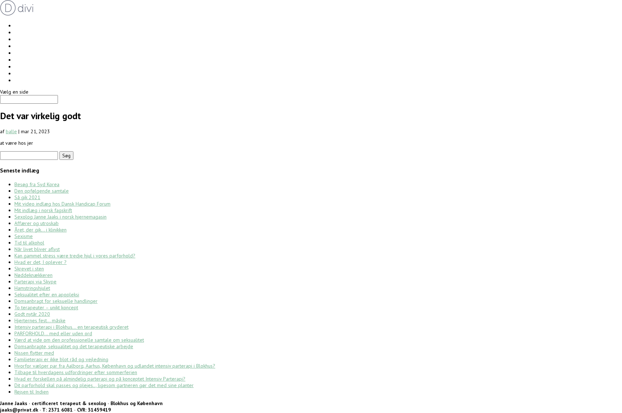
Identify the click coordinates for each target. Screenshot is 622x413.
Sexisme (23, 236)
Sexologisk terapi (34, 45)
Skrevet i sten (29, 268)
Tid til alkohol (29, 242)
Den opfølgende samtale (41, 191)
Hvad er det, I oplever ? (40, 262)
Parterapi (24, 32)
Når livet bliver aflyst (37, 249)
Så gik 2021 (27, 197)
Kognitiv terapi (31, 39)
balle (11, 131)
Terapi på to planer (36, 52)
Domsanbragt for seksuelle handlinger (56, 301)
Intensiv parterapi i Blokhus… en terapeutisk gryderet (71, 327)
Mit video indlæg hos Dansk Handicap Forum (62, 204)
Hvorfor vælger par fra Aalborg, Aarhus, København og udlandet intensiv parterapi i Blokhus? (114, 366)
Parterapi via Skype (35, 281)
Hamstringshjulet (32, 288)
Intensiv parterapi (34, 25)
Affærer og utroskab (36, 223)
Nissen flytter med (34, 353)
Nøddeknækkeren (33, 275)
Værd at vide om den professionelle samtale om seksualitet (79, 340)
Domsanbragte (31, 66)
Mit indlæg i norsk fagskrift (43, 210)
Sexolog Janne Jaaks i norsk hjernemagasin (60, 217)
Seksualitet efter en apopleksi (46, 294)
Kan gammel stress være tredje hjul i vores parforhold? (74, 255)
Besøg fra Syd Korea (36, 184)
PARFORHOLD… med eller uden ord (53, 333)
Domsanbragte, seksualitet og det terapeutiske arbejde (73, 346)
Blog (19, 80)
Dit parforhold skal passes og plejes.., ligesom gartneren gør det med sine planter (104, 385)
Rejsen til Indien (31, 392)
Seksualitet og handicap (42, 59)
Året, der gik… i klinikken (40, 229)
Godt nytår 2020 (32, 314)
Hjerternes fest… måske (40, 320)
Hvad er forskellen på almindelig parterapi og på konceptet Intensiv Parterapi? (99, 379)
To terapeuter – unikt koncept (46, 307)
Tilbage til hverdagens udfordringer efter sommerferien (75, 372)
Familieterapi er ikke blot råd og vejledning (61, 359)
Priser (20, 73)
